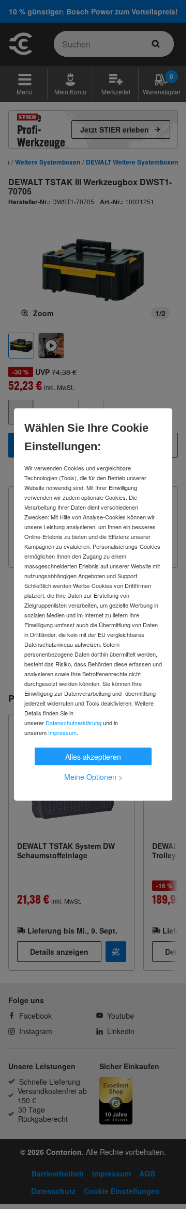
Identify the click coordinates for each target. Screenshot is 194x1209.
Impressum (62, 732)
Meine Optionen (93, 777)
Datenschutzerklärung (73, 722)
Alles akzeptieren (93, 756)
